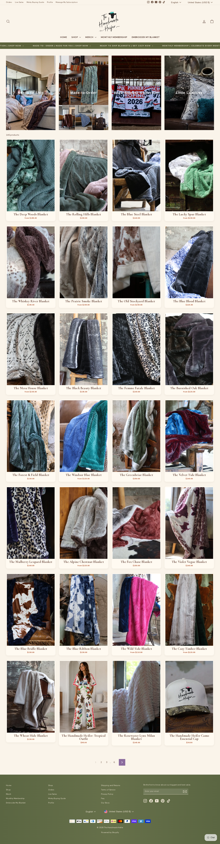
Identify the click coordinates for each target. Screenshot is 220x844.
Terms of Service (108, 790)
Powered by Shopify (110, 832)
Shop (75, 37)
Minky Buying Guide (35, 2)
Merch (89, 37)
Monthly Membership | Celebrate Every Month (108, 46)
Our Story (105, 803)
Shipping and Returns (110, 785)
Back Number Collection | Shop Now (173, 46)
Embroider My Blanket (146, 37)
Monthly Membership (114, 37)
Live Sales (19, 2)
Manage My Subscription (67, 2)
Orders (9, 2)
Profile (50, 2)
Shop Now (30, 208)
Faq (102, 798)
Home (63, 37)
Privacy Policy (107, 794)
